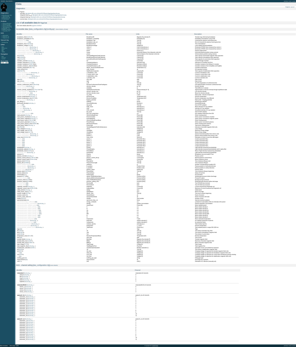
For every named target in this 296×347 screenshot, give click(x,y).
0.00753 (27, 171)
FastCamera (6, 19)
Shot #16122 (9, 1)
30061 (35, 123)
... (36, 47)
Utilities (3, 51)
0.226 (29, 150)
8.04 (27, 179)
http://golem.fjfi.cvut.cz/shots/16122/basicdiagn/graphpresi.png (49, 15)
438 (32, 66)
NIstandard (5, 35)
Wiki (3, 50)
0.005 (20, 230)
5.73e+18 (36, 89)
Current (3, 58)
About (3, 49)
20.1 (29, 235)
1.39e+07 (33, 157)
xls (32, 47)
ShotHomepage (6, 24)
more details (59, 29)
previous (286, 1)
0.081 (20, 55)
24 (28, 181)
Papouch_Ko (6, 37)
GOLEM (3, 1)
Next (3, 56)
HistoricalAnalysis (7, 23)
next (290, 1)
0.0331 (29, 37)
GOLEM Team (155, 345)
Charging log (5, 42)
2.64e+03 (32, 159)
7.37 (26, 244)
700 (21, 254)
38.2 (31, 67)
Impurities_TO (6, 31)
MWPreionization (7, 29)
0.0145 (26, 161)
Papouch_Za (6, 36)
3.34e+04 (31, 120)
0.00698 (26, 162)
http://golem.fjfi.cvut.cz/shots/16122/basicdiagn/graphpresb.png (42, 13)
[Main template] (4, 345)
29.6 (29, 130)
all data (66, 29)
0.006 (21, 234)
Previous (4, 57)
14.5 (30, 45)
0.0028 (21, 127)
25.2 (34, 98)
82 (31, 38)
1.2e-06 (31, 62)
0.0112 (22, 59)
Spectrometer (6, 16)
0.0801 (31, 242)
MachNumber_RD (7, 15)
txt (27, 40)
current (294, 1)
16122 (23, 198)
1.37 (30, 191)
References (4, 48)
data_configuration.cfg (37, 29)
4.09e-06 (35, 84)
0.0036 (22, 57)
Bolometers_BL (6, 17)
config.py (50, 29)
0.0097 (31, 64)
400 (20, 251)
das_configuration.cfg (41, 265)
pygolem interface (37, 25)
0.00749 (29, 43)
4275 (27, 193)
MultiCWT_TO (6, 28)
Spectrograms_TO (7, 27)
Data (3, 47)
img (35, 47)
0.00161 (26, 137)
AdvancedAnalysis (7, 26)
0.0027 (21, 71)
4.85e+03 (32, 188)
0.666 (32, 247)
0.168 (29, 241)
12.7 (30, 132)
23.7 (24, 176)
